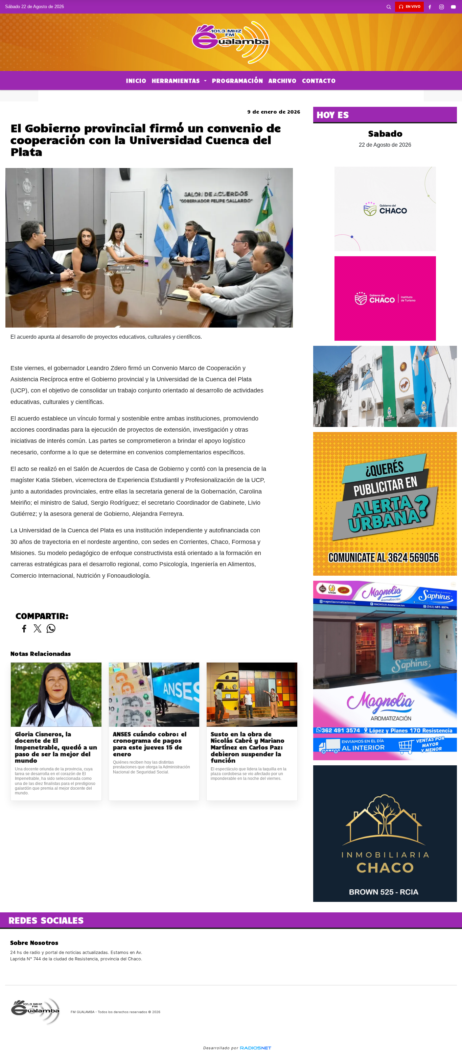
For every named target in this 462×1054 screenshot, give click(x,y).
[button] (389, 7)
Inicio (136, 80)
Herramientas (177, 80)
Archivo (283, 80)
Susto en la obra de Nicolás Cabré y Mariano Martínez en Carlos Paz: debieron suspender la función (247, 747)
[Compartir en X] (37, 628)
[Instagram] (441, 7)
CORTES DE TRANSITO (231, 95)
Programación (237, 80)
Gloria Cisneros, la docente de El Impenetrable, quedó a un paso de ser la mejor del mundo (56, 747)
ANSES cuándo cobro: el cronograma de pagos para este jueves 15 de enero (150, 744)
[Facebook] (430, 7)
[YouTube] (453, 7)
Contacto (319, 80)
